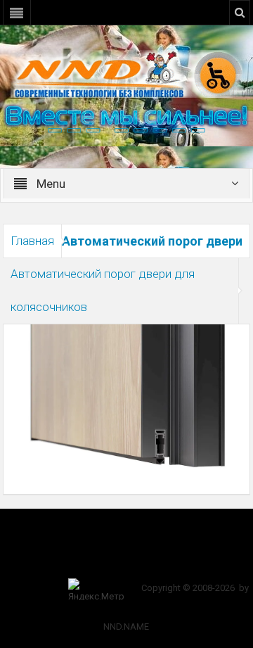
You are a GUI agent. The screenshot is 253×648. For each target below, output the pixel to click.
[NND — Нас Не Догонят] (126, 73)
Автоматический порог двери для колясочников (103, 290)
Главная (32, 241)
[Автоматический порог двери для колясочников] (127, 396)
